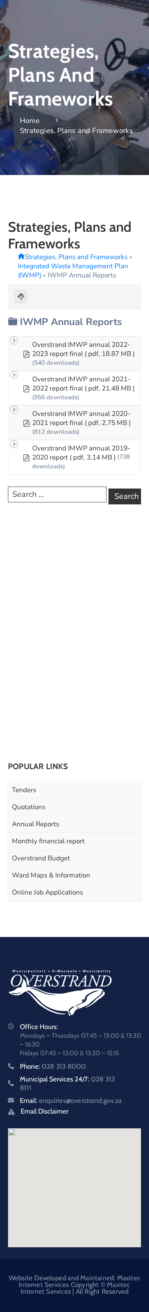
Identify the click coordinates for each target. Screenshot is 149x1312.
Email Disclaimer (44, 1111)
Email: (71, 1100)
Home (30, 120)
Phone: (53, 1066)
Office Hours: (39, 1027)
